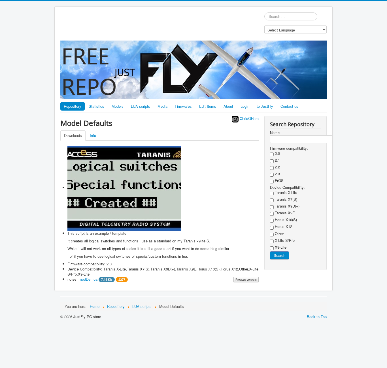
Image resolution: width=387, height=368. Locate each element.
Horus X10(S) (285, 219)
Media (162, 106)
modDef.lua (102, 279)
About (228, 106)
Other (279, 233)
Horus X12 (283, 226)
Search (279, 255)
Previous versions (246, 280)
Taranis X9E (284, 212)
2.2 (277, 167)
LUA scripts (140, 106)
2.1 (277, 160)
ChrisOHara (249, 118)
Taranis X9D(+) (286, 206)
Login (245, 106)
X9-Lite (280, 247)
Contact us (289, 106)
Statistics (96, 106)
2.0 (277, 153)
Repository (72, 106)
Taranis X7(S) (285, 199)
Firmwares (183, 106)
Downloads (73, 135)
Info (93, 135)
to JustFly (265, 106)
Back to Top (317, 316)
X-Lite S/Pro (284, 240)
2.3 (277, 173)
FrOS (279, 180)
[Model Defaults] (124, 187)
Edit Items (207, 106)
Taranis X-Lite (285, 192)
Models (118, 106)
